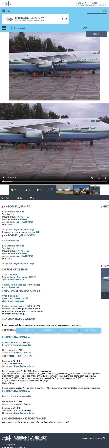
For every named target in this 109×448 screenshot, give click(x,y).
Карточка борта (10, 342)
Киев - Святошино (23, 277)
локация (69, 330)
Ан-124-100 (23, 216)
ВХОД (96, 34)
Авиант (27, 352)
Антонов (20, 211)
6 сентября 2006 (16, 279)
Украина (14, 274)
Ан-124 (10, 214)
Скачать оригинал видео (14, 284)
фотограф (90, 330)
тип (26, 330)
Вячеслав (14, 240)
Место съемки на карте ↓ (22, 290)
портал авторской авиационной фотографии (91, 5)
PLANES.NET (91, 2)
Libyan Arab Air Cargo (23, 229)
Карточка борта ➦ (17, 337)
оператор (47, 330)
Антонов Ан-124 (23, 345)
